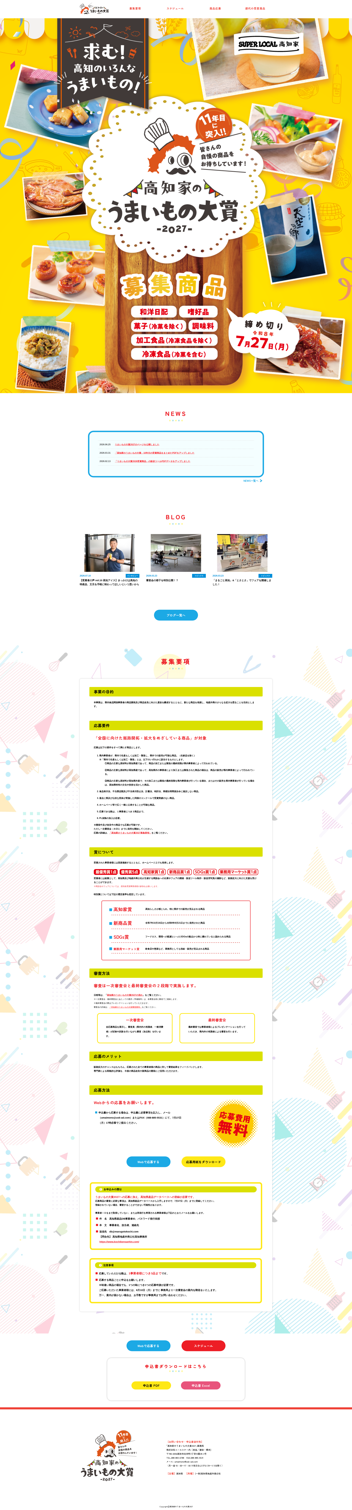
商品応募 (215, 8)
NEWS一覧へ (251, 481)
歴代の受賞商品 (255, 8)
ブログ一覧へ (176, 615)
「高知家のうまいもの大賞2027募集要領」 (130, 833)
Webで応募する (149, 1162)
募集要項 (135, 8)
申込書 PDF (151, 1385)
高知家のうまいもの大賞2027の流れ (125, 995)
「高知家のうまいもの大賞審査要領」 (125, 1007)
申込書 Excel (201, 1385)
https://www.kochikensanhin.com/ (119, 1241)
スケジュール (175, 8)
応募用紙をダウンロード (203, 1162)
